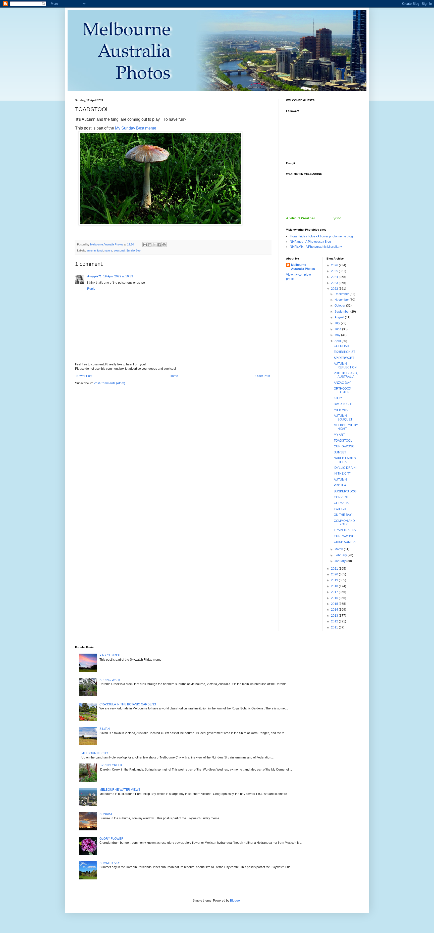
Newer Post (84, 376)
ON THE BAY (343, 515)
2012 (335, 621)
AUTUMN (340, 479)
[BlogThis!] (149, 244)
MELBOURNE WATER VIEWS (119, 789)
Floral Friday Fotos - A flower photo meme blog (321, 236)
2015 (335, 604)
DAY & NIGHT (343, 404)
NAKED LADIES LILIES (345, 459)
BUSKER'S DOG (345, 491)
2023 (335, 283)
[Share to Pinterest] (164, 244)
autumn (91, 250)
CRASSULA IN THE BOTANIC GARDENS (127, 704)
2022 (335, 288)
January (340, 561)
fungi (100, 250)
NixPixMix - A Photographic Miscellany (316, 246)
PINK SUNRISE (110, 655)
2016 (335, 598)
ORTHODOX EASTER (342, 390)
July (338, 323)
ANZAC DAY (342, 383)
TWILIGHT (341, 509)
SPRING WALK (109, 680)
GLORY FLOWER (111, 838)
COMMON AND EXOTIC (344, 522)
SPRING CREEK (110, 765)
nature (108, 250)
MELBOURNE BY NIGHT (346, 427)
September (342, 311)
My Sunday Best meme (135, 128)
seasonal (119, 250)
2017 (335, 592)
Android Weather (300, 218)
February (341, 555)
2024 (335, 277)
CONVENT (341, 497)
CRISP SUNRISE (345, 542)
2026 (335, 265)
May (338, 335)
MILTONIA (341, 410)
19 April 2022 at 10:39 (118, 276)
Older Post (262, 376)
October (340, 305)
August (340, 317)
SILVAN (104, 729)
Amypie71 (94, 276)
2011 (335, 627)
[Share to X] (154, 244)
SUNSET (340, 452)
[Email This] (144, 244)
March (339, 549)
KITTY (338, 398)
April (338, 341)
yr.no (337, 218)
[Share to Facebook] (159, 244)
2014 (335, 609)
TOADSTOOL (343, 440)
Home (174, 376)
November (342, 300)
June (338, 329)
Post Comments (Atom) (109, 383)
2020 (335, 574)
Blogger (235, 900)
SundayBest (133, 250)
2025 (335, 271)
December (342, 294)
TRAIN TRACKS (345, 530)
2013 (335, 615)
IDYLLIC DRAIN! (345, 468)
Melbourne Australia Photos (303, 267)
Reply (91, 288)
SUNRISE (106, 814)
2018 (335, 586)
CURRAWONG (344, 446)
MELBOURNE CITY (94, 753)
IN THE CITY (342, 473)
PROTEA (340, 485)
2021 (335, 568)
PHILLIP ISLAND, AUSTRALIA (346, 374)
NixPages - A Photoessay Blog (310, 241)
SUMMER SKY (109, 863)
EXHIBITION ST (344, 352)
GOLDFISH (341, 346)
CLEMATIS (341, 503)
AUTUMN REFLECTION (345, 365)
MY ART (339, 435)
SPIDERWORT (344, 358)
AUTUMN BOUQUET (343, 417)
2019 (335, 580)
